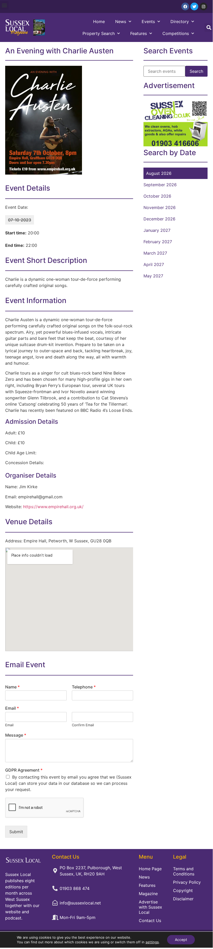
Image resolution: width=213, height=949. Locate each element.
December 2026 (159, 218)
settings (152, 942)
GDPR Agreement (24, 770)
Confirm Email (83, 725)
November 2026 (159, 207)
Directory (179, 21)
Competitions (175, 33)
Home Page (150, 868)
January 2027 (156, 230)
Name (12, 686)
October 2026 (157, 196)
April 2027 (153, 264)
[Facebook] (185, 6)
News (120, 21)
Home (99, 21)
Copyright (183, 890)
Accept (181, 939)
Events (148, 21)
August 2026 (158, 173)
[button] (4, 5)
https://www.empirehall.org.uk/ (53, 506)
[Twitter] (194, 6)
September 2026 (160, 184)
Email (12, 708)
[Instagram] (203, 6)
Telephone (84, 686)
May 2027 (153, 275)
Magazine (148, 893)
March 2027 (155, 253)
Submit (16, 831)
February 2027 (157, 241)
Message (15, 735)
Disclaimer (183, 898)
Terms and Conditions (183, 871)
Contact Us (150, 920)
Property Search (99, 33)
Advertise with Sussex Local (150, 907)
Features (138, 33)
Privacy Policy (187, 882)
